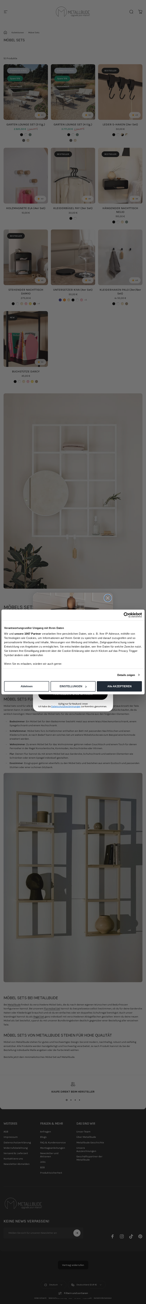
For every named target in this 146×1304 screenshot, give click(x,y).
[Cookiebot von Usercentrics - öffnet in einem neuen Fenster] (126, 615)
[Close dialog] (107, 598)
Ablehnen (27, 686)
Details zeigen (126, 675)
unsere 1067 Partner (27, 633)
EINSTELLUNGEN (71, 686)
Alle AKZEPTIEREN (119, 686)
